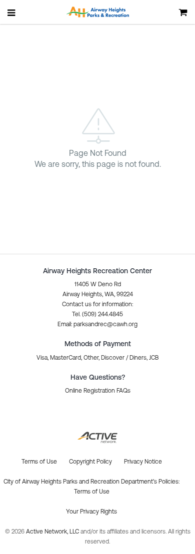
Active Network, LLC (53, 531)
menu (12, 12)
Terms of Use (92, 491)
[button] (98, 324)
